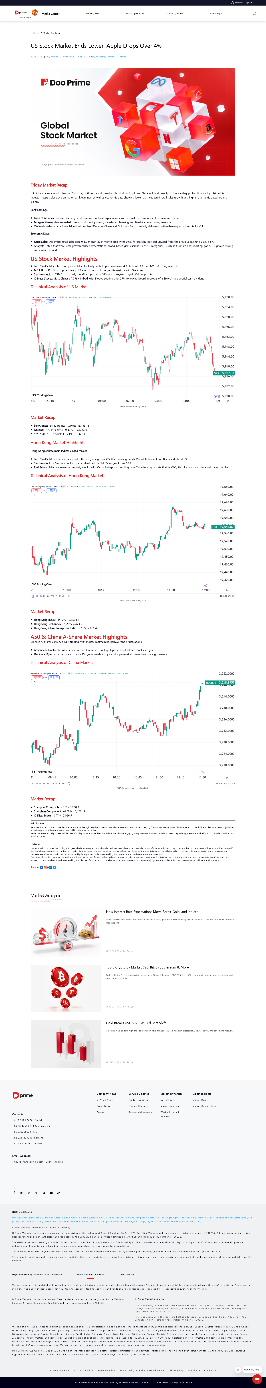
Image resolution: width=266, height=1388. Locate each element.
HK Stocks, (101, 56)
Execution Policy (106, 1370)
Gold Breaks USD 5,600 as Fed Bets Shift (136, 1022)
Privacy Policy (176, 1370)
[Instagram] (46, 867)
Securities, (112, 56)
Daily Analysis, (52, 56)
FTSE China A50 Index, (84, 56)
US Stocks (121, 56)
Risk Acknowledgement (151, 1370)
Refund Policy (127, 1370)
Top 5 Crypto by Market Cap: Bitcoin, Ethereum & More (147, 967)
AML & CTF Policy (83, 1370)
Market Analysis (51, 32)
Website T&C (195, 1370)
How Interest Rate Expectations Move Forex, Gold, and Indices (152, 911)
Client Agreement (59, 1370)
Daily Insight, (66, 56)
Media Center (51, 13)
